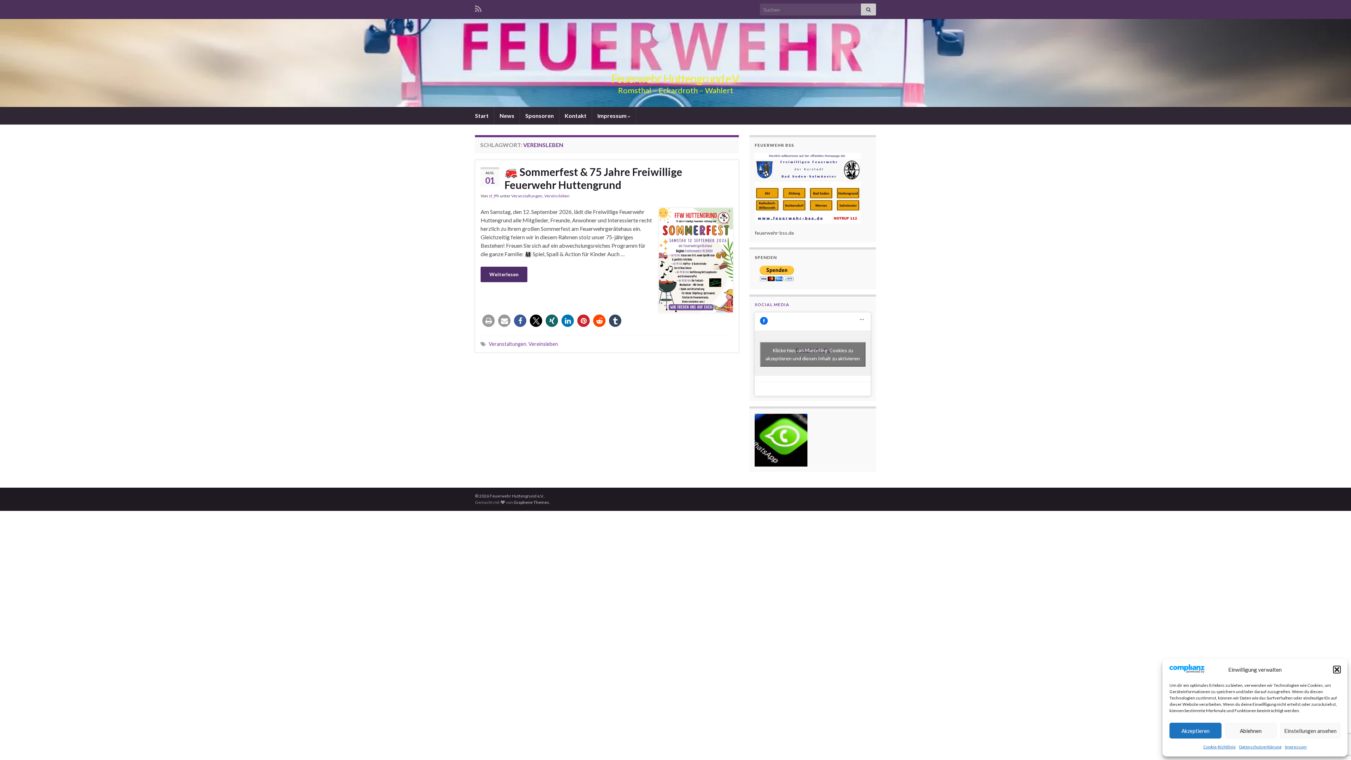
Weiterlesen (504, 274)
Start (482, 115)
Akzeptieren (1195, 731)
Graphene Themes (531, 502)
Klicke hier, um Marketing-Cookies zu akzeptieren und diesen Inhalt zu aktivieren (813, 354)
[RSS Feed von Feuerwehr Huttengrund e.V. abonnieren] (478, 7)
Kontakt (575, 115)
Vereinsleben (557, 195)
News (507, 115)
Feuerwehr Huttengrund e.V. (675, 79)
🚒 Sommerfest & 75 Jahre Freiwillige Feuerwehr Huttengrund (593, 178)
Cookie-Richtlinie (1219, 746)
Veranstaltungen (527, 195)
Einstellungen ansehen (1310, 731)
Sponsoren (539, 115)
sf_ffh (494, 195)
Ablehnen (1251, 731)
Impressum (1296, 746)
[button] (1336, 669)
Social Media (772, 304)
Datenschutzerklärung (1260, 746)
